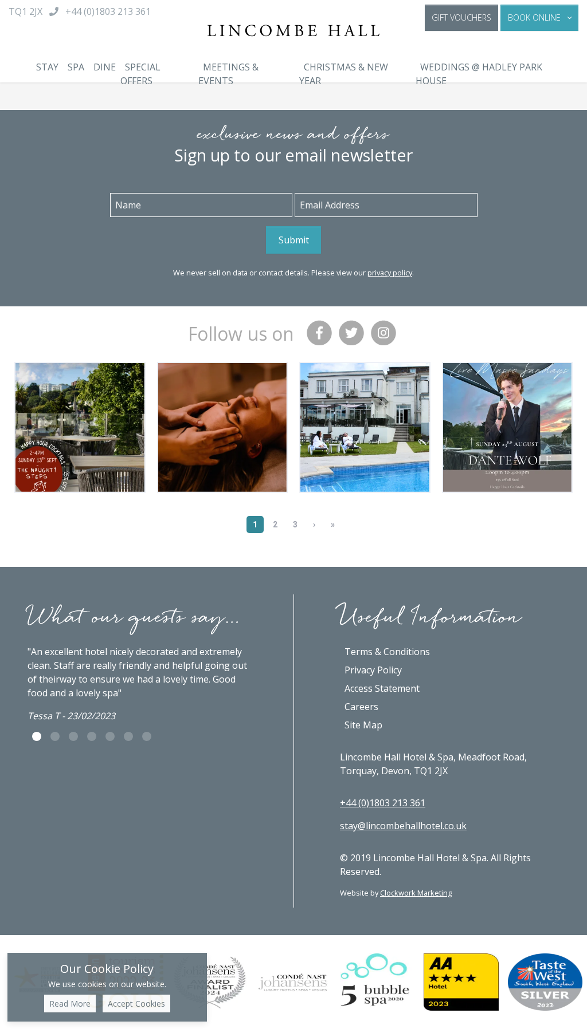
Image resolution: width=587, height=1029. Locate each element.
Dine (104, 67)
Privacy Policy (373, 670)
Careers (361, 706)
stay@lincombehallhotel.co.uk (403, 825)
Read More (70, 1003)
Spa (76, 67)
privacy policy (389, 272)
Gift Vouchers (461, 17)
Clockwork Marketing (416, 893)
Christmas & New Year (343, 74)
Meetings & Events (228, 74)
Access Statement (382, 688)
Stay (47, 67)
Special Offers (140, 74)
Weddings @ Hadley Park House (479, 74)
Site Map (363, 725)
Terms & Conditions (387, 651)
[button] (539, 18)
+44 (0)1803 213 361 (382, 803)
